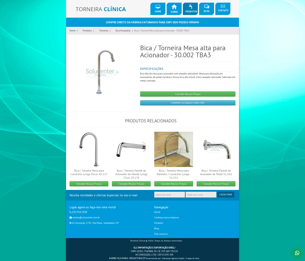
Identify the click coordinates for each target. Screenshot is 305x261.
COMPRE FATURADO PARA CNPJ (188, 102)
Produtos (191, 11)
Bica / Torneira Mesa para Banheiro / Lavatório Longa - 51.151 (174, 174)
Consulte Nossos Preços (188, 94)
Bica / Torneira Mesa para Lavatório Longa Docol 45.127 (89, 172)
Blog (207, 11)
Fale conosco (161, 233)
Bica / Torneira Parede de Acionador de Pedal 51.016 (216, 172)
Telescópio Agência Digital (173, 258)
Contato (223, 10)
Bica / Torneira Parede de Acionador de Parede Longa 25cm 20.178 (131, 174)
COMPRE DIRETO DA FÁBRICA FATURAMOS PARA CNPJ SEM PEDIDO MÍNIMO (152, 22)
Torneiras (103, 30)
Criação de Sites (192, 258)
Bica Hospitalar (123, 30)
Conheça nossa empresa (166, 217)
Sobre (174, 11)
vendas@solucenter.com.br (86, 217)
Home (158, 11)
